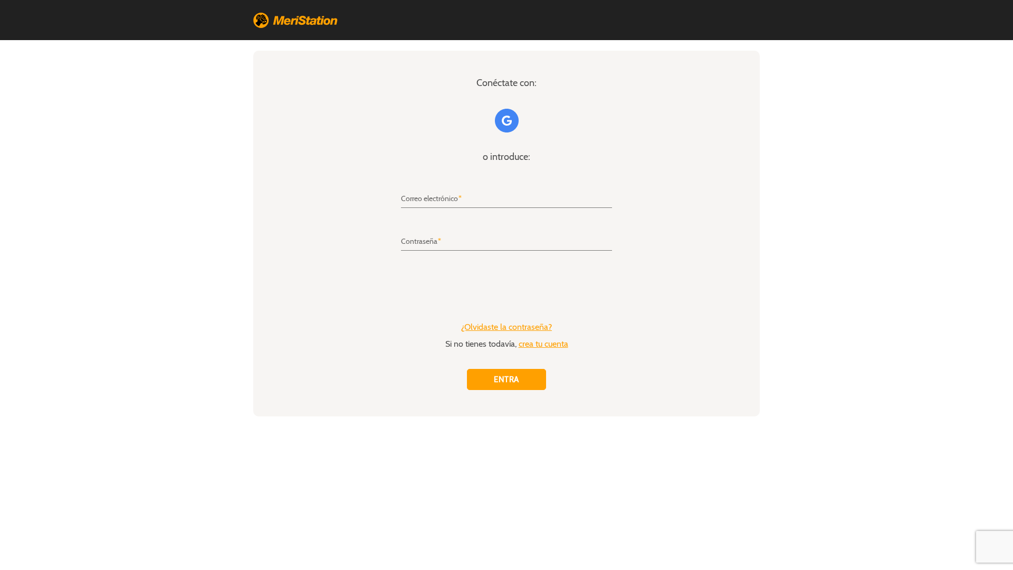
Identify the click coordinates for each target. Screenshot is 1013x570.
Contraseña (419, 241)
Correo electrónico (429, 199)
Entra (506, 379)
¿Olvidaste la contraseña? (506, 327)
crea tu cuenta (543, 344)
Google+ (507, 120)
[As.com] (295, 20)
